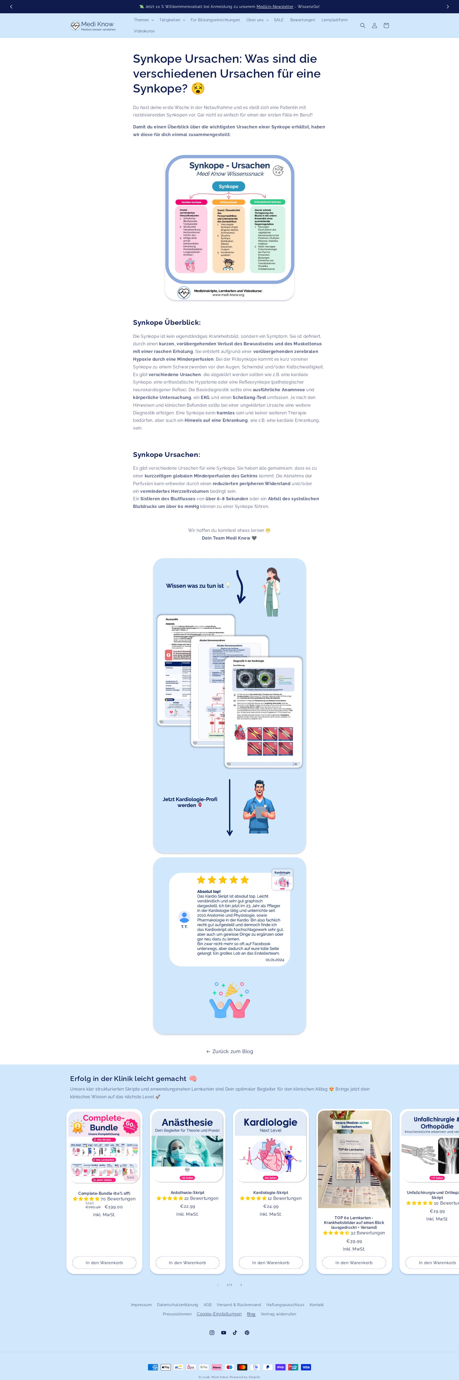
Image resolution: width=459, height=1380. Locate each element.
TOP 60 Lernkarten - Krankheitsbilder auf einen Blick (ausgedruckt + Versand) (354, 1223)
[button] (143, 20)
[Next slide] (447, 6)
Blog (251, 1314)
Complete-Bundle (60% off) (104, 1193)
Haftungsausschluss (285, 1305)
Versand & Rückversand (239, 1305)
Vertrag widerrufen (278, 1314)
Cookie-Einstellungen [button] (219, 1313)
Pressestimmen (177, 1314)
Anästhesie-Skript (188, 1192)
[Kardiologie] (229, 227)
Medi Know (219, 1377)
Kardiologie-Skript (270, 1192)
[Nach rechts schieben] (241, 1285)
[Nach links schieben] (218, 1285)
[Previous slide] (11, 6)
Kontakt (317, 1305)
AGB (208, 1305)
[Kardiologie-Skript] (229, 705)
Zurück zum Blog (232, 1051)
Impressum (141, 1305)
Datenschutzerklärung (177, 1305)
